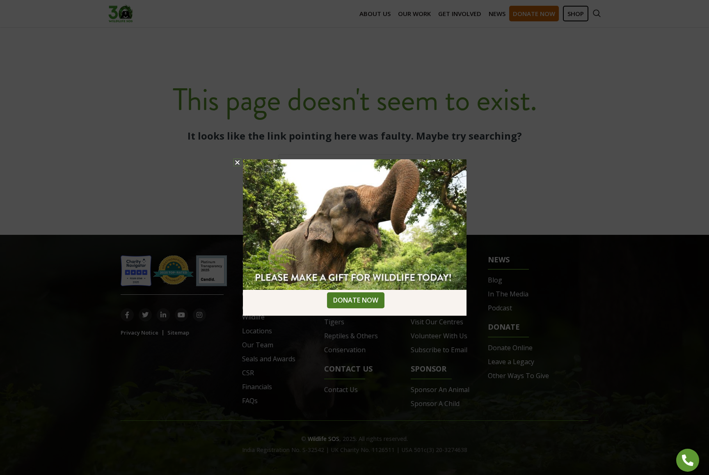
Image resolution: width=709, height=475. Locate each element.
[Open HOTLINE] (687, 460)
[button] (237, 162)
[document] (354, 237)
